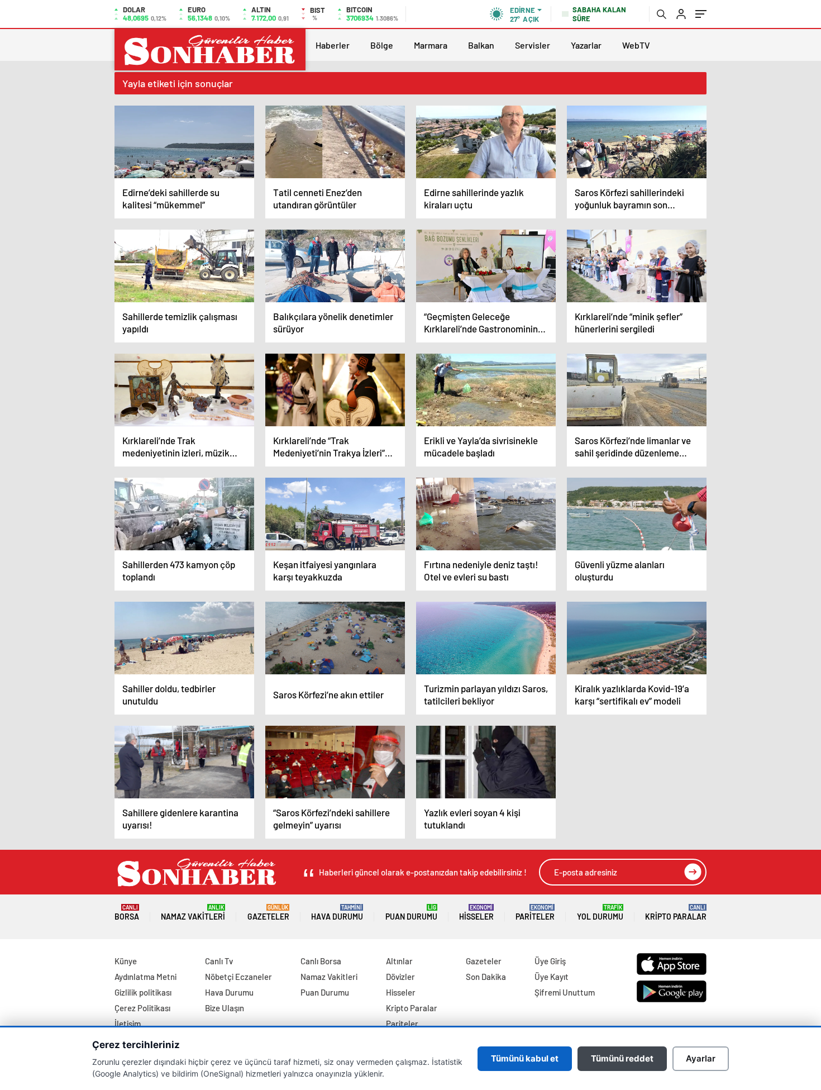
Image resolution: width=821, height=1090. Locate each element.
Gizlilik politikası (142, 992)
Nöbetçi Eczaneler (238, 977)
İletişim (127, 1023)
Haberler (333, 45)
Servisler (532, 45)
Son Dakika (486, 977)
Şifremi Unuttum (564, 992)
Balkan (481, 45)
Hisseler (476, 912)
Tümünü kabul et (525, 1058)
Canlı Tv (219, 961)
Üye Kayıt (551, 977)
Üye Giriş (550, 961)
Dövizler (400, 977)
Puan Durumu (411, 912)
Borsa (126, 912)
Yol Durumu (600, 912)
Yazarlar (586, 45)
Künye (125, 961)
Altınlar (399, 961)
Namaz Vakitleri (193, 912)
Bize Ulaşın (224, 1008)
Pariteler (535, 912)
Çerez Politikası (142, 1008)
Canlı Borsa (320, 961)
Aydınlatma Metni (145, 977)
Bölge (381, 45)
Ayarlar (700, 1058)
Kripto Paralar (676, 912)
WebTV (636, 45)
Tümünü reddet (622, 1058)
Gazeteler (268, 912)
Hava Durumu (337, 912)
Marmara (430, 45)
